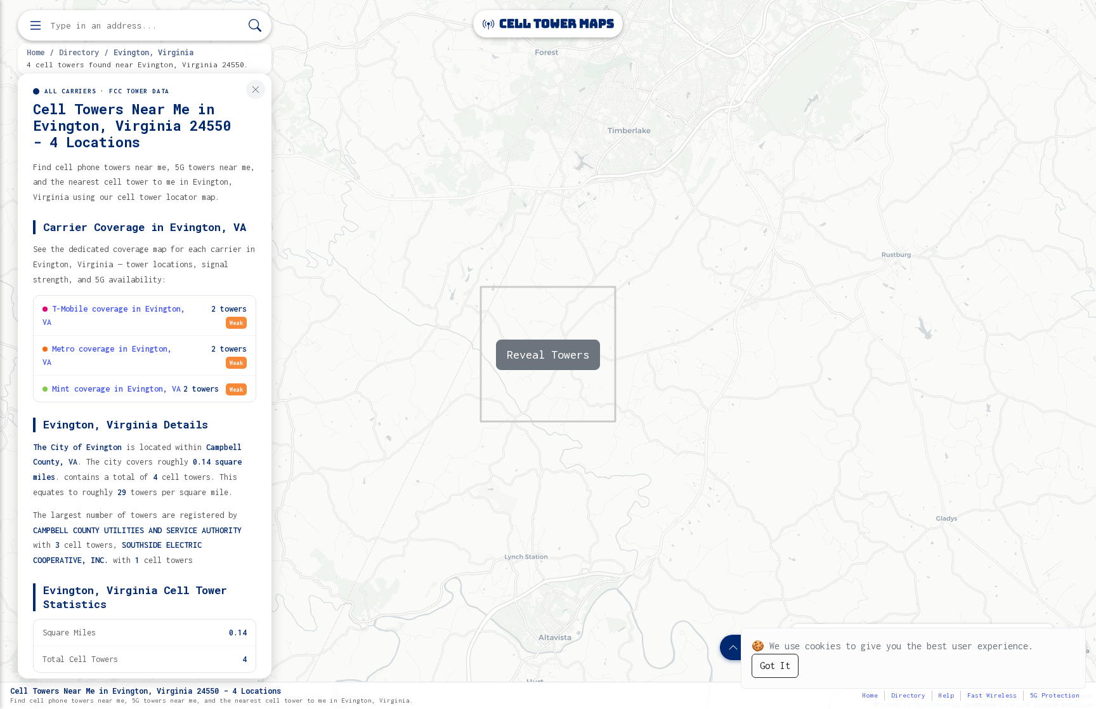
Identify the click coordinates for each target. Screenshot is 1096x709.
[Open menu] (35, 25)
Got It (775, 665)
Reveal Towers (548, 354)
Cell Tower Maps (555, 24)
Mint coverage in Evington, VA (116, 389)
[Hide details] (255, 89)
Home (35, 52)
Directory (79, 52)
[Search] (255, 25)
